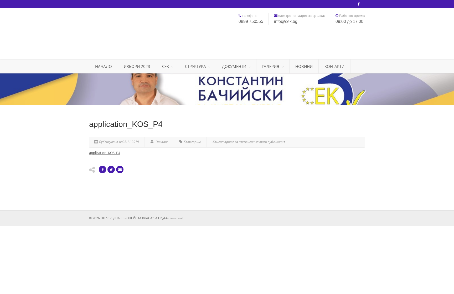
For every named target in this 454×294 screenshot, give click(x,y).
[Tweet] (111, 169)
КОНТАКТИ (334, 66)
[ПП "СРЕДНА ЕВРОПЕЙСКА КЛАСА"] (132, 32)
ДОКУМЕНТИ (234, 66)
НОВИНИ (304, 66)
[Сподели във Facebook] (102, 169)
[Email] (119, 169)
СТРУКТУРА (195, 66)
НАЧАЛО (103, 66)
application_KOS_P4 (104, 152)
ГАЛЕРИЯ (270, 66)
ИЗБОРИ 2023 (137, 66)
